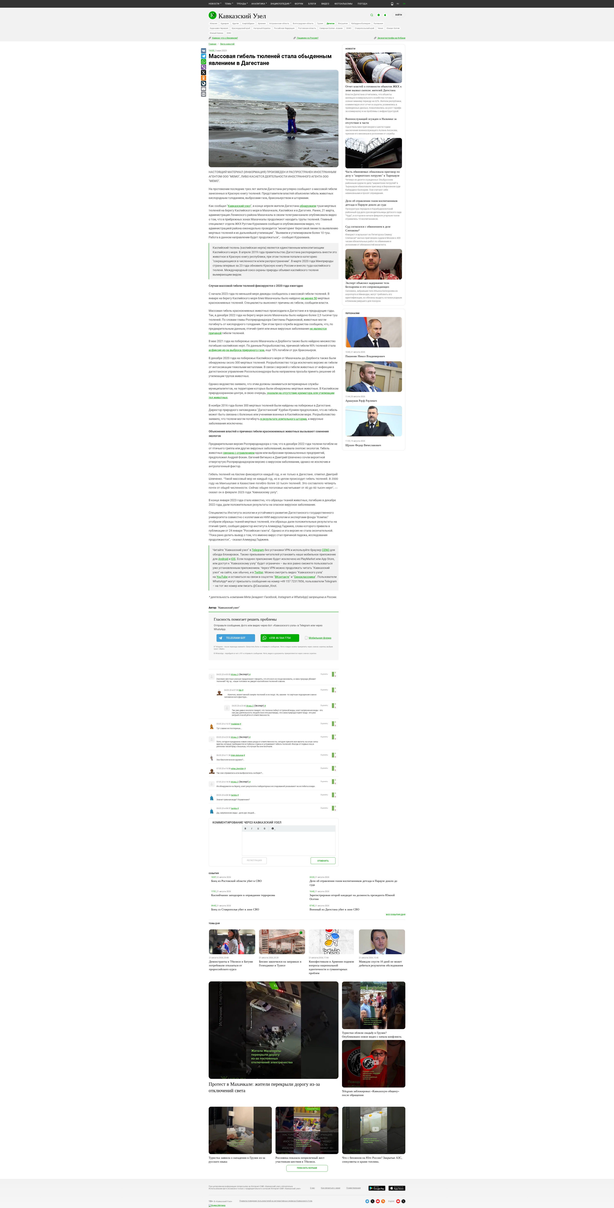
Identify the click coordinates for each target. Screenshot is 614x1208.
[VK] (203, 51)
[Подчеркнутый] (258, 828)
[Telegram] (203, 56)
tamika (234, 795)
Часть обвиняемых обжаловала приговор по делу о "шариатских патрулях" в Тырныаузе (372, 173)
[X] (203, 72)
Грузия (320, 23)
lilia (240, 690)
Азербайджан (248, 23)
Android (223, 559)
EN (404, 4)
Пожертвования (353, 1188)
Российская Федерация (284, 28)
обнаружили (308, 206)
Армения (262, 23)
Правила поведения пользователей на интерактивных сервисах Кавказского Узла (275, 1201)
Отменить (323, 861)
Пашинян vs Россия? (307, 38)
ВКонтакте (282, 576)
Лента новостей (227, 44)
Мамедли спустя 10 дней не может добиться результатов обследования (381, 963)
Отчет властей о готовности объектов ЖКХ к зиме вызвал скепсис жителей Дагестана (373, 88)
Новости (214, 3)
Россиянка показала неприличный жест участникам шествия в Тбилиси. (300, 1159)
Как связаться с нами (330, 1188)
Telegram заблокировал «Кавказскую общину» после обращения (370, 1093)
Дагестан (331, 23)
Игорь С (234, 674)
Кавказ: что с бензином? (225, 38)
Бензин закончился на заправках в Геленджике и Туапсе (280, 963)
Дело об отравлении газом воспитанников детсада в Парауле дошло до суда (371, 202)
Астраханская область (279, 23)
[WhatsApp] (203, 61)
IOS (233, 559)
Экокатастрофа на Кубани (391, 38)
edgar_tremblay (237, 768)
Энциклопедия (279, 3)
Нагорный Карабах (261, 28)
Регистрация (254, 860)
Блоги (312, 3)
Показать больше (307, 1168)
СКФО (348, 28)
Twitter (258, 572)
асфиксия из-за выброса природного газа (236, 350)
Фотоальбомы (344, 3)
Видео (325, 3)
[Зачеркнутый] (264, 828)
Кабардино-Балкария (360, 23)
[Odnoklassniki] (203, 78)
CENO (325, 550)
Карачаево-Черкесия (219, 28)
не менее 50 (309, 298)
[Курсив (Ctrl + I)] (251, 828)
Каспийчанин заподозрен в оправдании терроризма (243, 895)
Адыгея (235, 23)
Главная (212, 44)
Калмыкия (378, 23)
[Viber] (203, 67)
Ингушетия (343, 23)
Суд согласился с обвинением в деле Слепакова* (367, 228)
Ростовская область (307, 28)
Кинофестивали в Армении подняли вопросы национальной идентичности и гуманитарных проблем (331, 967)
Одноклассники (304, 576)
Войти (398, 15)
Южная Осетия (393, 28)
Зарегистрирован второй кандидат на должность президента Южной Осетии (352, 897)
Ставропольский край (364, 28)
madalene (235, 724)
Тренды (241, 3)
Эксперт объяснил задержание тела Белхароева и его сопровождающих (367, 285)
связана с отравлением (239, 452)
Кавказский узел (239, 206)
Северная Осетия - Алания (330, 28)
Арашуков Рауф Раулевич (361, 400)
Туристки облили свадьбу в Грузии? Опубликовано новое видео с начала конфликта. (372, 1034)
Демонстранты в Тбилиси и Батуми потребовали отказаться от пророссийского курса (231, 965)
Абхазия (213, 23)
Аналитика (258, 3)
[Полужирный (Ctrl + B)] (245, 828)
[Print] (203, 94)
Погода (362, 3)
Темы (228, 3)
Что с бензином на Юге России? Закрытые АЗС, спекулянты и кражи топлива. (372, 1159)
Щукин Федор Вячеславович (363, 445)
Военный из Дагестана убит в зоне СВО (334, 909)
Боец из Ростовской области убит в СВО (236, 881)
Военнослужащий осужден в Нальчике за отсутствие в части (371, 120)
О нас (312, 1188)
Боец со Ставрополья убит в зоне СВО (235, 909)
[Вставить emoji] (272, 828)
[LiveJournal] (203, 83)
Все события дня (395, 914)
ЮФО (229, 33)
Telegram (258, 550)
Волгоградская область (303, 23)
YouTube (222, 576)
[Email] (203, 89)
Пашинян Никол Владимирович (365, 356)
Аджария (225, 23)
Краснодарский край (241, 28)
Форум (299, 3)
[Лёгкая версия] (392, 3)
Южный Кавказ (216, 33)
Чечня (380, 28)
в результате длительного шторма (283, 419)
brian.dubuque (237, 755)
